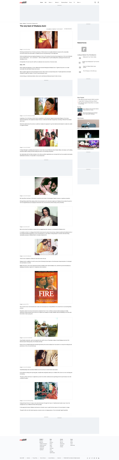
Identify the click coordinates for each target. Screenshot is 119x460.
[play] (88, 123)
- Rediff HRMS (41, 446)
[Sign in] (98, 2)
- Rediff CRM (41, 448)
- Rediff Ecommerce (42, 445)
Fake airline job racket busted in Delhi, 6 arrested (88, 99)
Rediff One (41, 442)
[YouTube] (96, 458)
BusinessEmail (64, 2)
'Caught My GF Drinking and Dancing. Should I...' (88, 101)
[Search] (95, 2)
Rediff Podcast (52, 452)
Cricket (51, 446)
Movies (24, 23)
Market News (62, 443)
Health (71, 440)
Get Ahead (51, 448)
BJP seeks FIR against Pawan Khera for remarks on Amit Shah (88, 103)
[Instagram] (94, 458)
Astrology (51, 451)
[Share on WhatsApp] (87, 458)
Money (56, 2)
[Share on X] (89, 458)
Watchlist (61, 445)
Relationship (72, 445)
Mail (45, 2)
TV (74, 2)
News (50, 2)
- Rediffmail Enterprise (43, 443)
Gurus (70, 2)
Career (71, 443)
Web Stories (80, 118)
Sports (51, 445)
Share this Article (68, 28)
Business (51, 442)
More (78, 2)
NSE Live (61, 442)
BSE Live (61, 440)
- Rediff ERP (41, 449)
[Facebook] (91, 458)
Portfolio (61, 446)
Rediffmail (41, 440)
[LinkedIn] (98, 458)
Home (41, 2)
